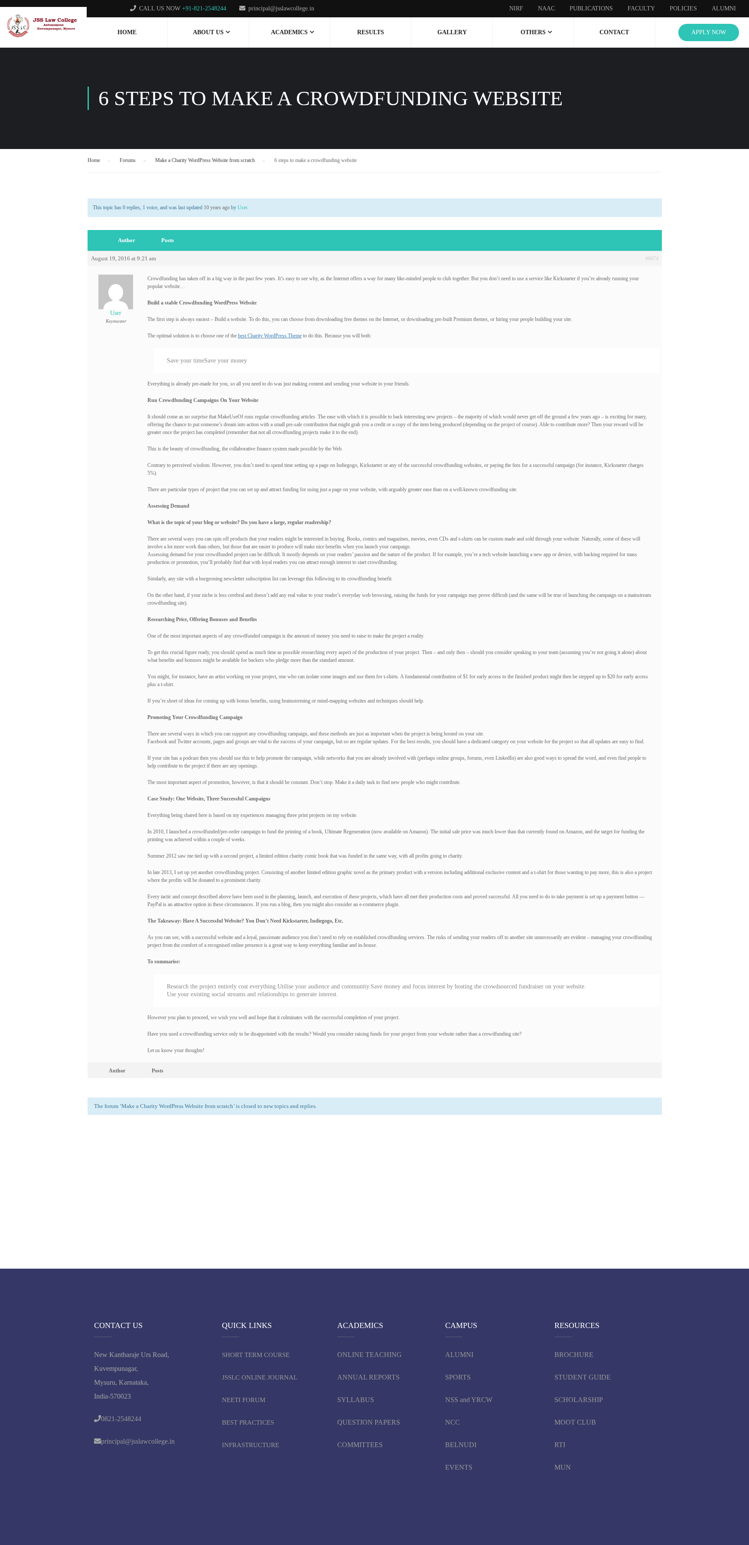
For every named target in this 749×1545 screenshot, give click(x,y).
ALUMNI (459, 1354)
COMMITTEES (360, 1444)
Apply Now (708, 32)
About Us (208, 32)
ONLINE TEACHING (370, 1354)
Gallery (452, 32)
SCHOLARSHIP (578, 1399)
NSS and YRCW (468, 1399)
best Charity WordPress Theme (270, 336)
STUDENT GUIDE (582, 1377)
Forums (128, 160)
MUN (562, 1467)
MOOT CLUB (575, 1422)
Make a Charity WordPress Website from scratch (205, 160)
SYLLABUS (355, 1399)
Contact (614, 32)
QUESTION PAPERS (368, 1422)
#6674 (651, 259)
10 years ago (217, 207)
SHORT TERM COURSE (256, 1354)
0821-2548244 (121, 1418)
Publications (591, 8)
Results (370, 32)
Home (127, 32)
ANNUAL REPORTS (368, 1377)
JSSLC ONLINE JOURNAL (259, 1377)
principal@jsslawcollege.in (281, 8)
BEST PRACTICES (248, 1422)
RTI (559, 1444)
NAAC (546, 8)
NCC (452, 1422)
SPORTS (458, 1377)
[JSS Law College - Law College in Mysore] (43, 26)
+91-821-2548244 (204, 8)
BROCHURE (573, 1354)
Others (533, 32)
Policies (683, 8)
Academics (289, 32)
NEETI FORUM (243, 1399)
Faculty (641, 8)
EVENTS (458, 1467)
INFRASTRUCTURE (250, 1444)
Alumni (724, 8)
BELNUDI (460, 1444)
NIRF (516, 8)
